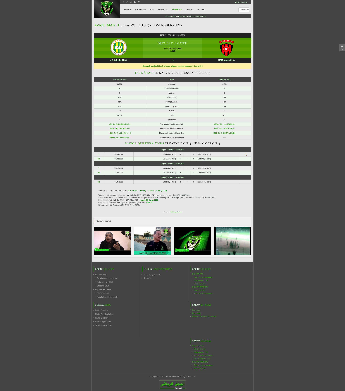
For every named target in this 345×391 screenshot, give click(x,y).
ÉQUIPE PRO (101, 274)
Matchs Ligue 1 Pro (152, 274)
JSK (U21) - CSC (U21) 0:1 (120, 128)
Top (342, 49)
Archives (147, 278)
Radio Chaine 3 (101, 317)
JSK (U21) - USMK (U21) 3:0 (119, 124)
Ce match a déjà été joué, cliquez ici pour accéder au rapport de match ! (172, 66)
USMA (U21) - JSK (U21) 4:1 (224, 124)
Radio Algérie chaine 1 (105, 314)
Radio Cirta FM (101, 310)
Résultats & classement (107, 278)
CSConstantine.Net (176, 212)
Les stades (196, 313)
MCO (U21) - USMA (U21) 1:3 (224, 133)
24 (99, 172)
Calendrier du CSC (105, 282)
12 (99, 182)
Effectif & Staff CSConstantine (204, 316)
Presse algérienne (103, 321)
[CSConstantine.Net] (107, 8)
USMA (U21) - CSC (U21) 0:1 (224, 128)
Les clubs (196, 310)
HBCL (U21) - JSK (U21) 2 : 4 (120, 133)
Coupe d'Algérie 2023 (202, 358)
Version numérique (103, 325)
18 (99, 159)
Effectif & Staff (103, 285)
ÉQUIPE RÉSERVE (103, 289)
